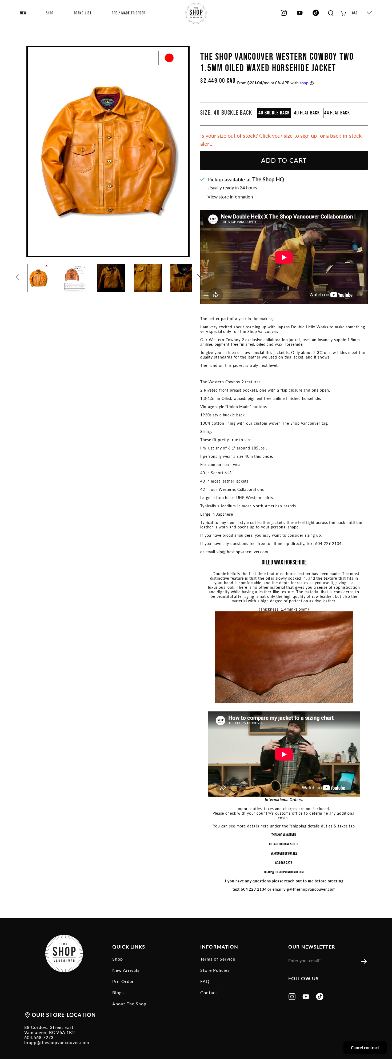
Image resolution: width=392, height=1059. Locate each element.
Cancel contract (365, 1047)
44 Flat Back (337, 113)
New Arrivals (125, 970)
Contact (208, 992)
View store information (230, 197)
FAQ (205, 981)
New (23, 13)
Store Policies (215, 970)
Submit (365, 961)
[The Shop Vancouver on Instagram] (284, 14)
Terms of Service (217, 958)
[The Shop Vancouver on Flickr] (317, 14)
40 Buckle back (274, 113)
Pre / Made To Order (128, 13)
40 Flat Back (307, 113)
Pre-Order (123, 981)
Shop (117, 958)
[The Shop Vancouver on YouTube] (300, 14)
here (265, 826)
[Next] (199, 279)
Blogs (118, 992)
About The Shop (129, 1003)
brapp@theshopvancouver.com (56, 1042)
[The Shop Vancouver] (196, 13)
